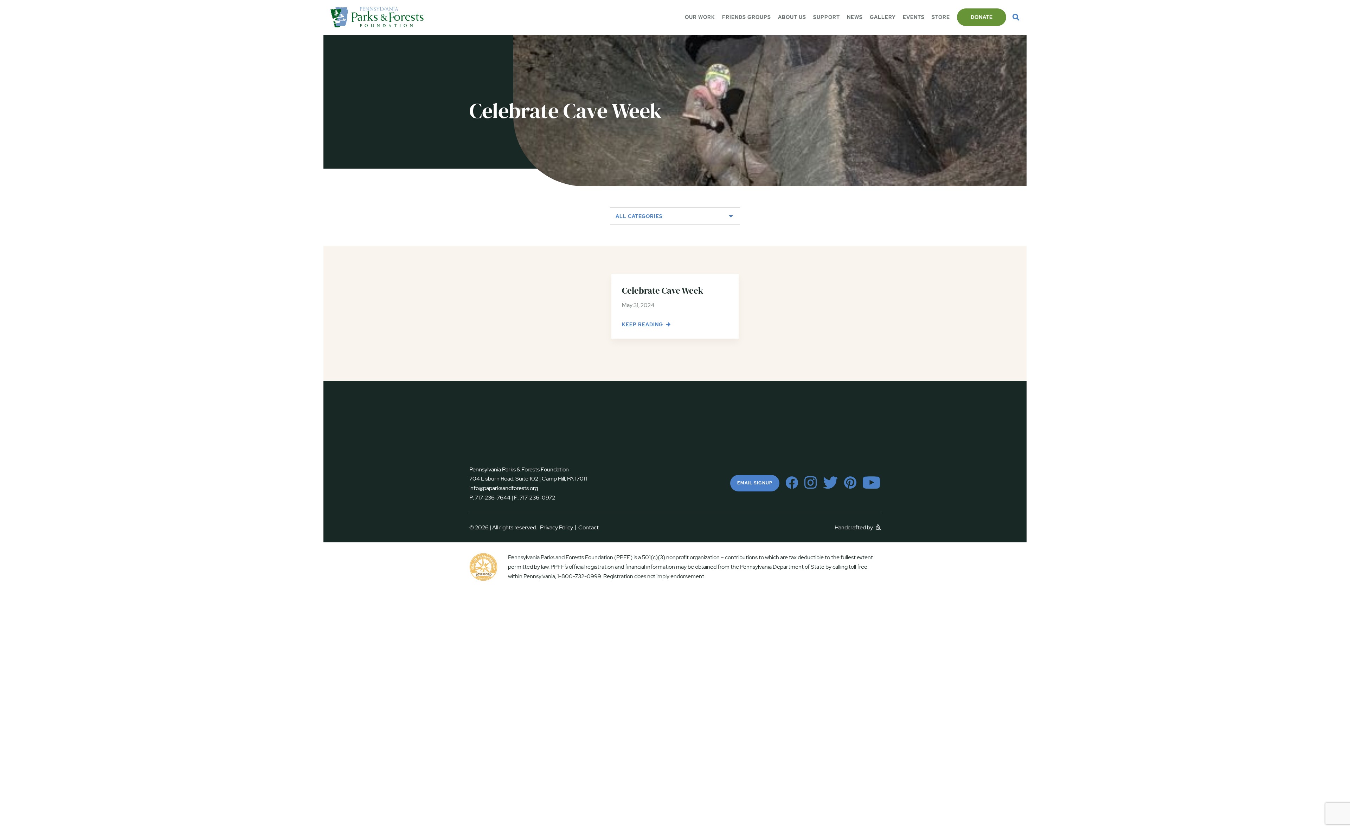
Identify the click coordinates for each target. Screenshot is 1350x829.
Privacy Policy (558, 527)
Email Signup (754, 483)
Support (826, 17)
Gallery (883, 17)
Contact (588, 527)
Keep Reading (643, 324)
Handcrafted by (854, 527)
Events (914, 17)
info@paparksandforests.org (503, 488)
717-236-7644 (492, 497)
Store (941, 17)
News (855, 17)
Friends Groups (746, 17)
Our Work (700, 17)
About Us (792, 17)
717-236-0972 (537, 497)
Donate (982, 17)
